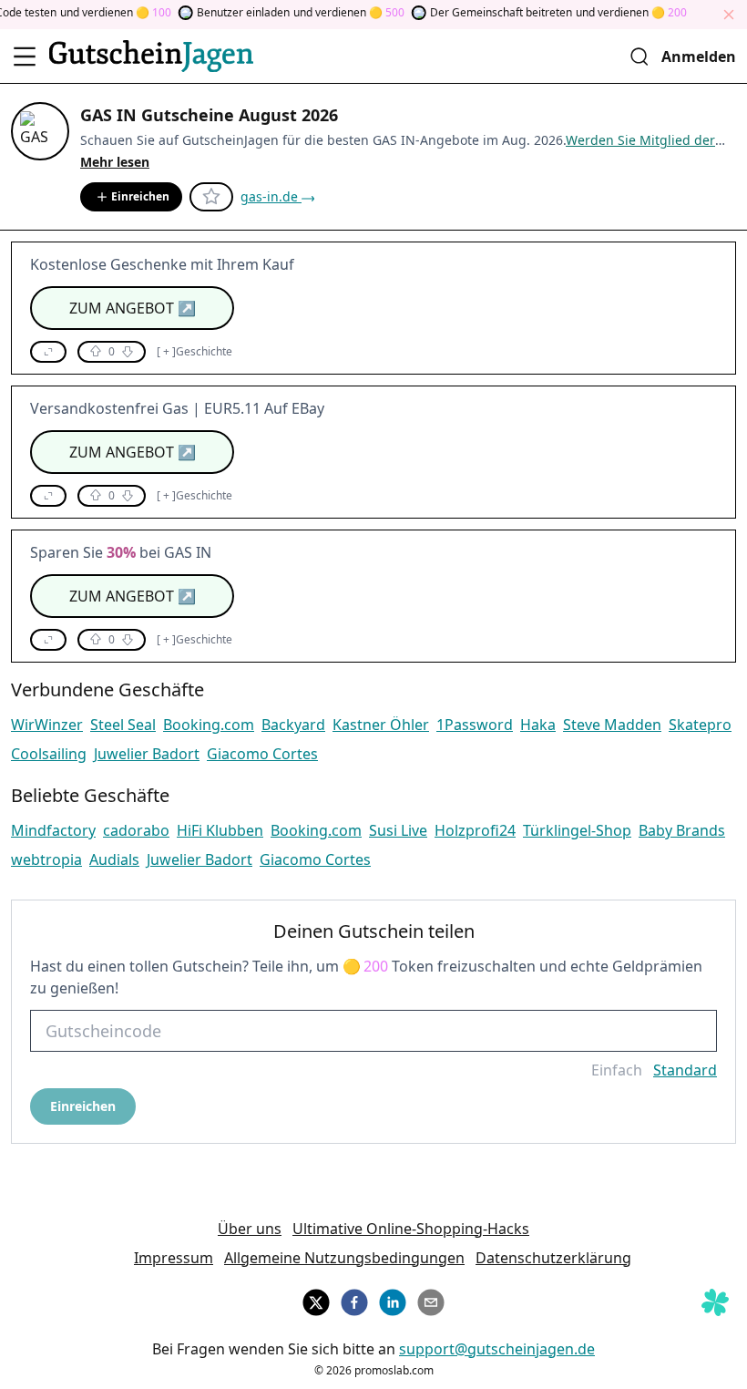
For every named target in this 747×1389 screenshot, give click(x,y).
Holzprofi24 (475, 830)
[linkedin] (392, 1299)
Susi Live (398, 830)
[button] (48, 352)
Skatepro (700, 725)
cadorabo (136, 830)
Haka (538, 725)
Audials (114, 859)
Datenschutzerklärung (553, 1258)
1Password (474, 725)
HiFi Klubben (220, 830)
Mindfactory (53, 830)
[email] (431, 1299)
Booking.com (208, 725)
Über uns (249, 1229)
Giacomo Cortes (262, 754)
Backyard (293, 725)
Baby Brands (682, 830)
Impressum (173, 1258)
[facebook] (354, 1299)
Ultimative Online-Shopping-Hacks (410, 1229)
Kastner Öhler (381, 725)
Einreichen (140, 196)
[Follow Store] (211, 196)
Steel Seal (123, 725)
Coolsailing (49, 754)
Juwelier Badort (147, 754)
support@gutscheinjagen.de (497, 1349)
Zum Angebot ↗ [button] (132, 308)
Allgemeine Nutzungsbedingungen (344, 1258)
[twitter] (316, 1299)
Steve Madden (612, 725)
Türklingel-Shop (577, 830)
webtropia (46, 859)
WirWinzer (47, 725)
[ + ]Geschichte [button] (194, 352)
